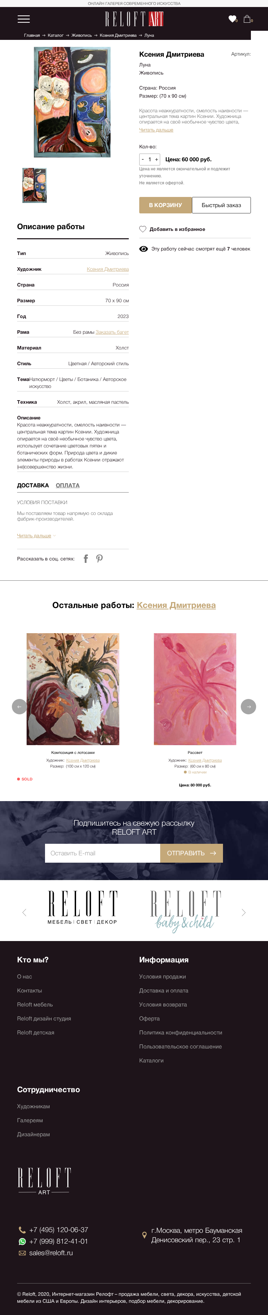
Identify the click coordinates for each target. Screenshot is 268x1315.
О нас (24, 977)
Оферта (149, 1018)
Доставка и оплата (163, 991)
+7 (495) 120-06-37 (58, 1229)
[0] (247, 19)
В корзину (165, 205)
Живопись (82, 35)
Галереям (30, 1120)
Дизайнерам (33, 1134)
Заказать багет (112, 332)
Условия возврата (163, 1005)
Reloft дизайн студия (44, 1018)
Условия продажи (162, 977)
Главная (32, 35)
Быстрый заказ (221, 205)
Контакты (29, 991)
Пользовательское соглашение (180, 1046)
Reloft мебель (35, 1005)
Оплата (68, 485)
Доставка (33, 485)
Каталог (56, 35)
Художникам (33, 1106)
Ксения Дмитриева (118, 35)
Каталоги (151, 1060)
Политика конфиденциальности (180, 1032)
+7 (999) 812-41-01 (58, 1241)
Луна (149, 35)
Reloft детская (35, 1032)
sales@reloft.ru (51, 1253)
